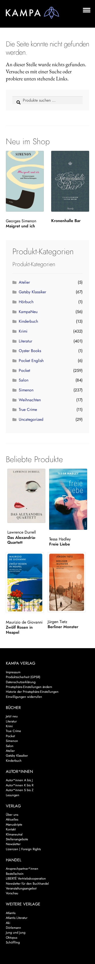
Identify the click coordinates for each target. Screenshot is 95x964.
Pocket (24, 370)
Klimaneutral (14, 834)
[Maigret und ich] (25, 181)
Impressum (13, 672)
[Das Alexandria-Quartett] (27, 496)
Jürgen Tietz (57, 622)
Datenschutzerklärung (20, 682)
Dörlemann (13, 927)
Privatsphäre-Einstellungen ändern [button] (29, 686)
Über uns (12, 814)
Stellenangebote (17, 839)
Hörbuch (26, 302)
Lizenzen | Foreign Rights (23, 849)
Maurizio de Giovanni (24, 622)
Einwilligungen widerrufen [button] (24, 696)
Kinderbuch (28, 321)
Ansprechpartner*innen (22, 868)
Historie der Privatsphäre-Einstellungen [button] (32, 691)
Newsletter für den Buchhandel (27, 883)
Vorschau (12, 893)
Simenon (26, 390)
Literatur (25, 341)
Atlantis (10, 913)
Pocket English (31, 360)
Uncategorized (31, 419)
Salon (23, 380)
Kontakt (11, 829)
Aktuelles (12, 819)
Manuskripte (14, 824)
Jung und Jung (15, 932)
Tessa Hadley (60, 539)
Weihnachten (30, 400)
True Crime (28, 409)
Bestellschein (15, 873)
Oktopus (11, 937)
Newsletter (13, 844)
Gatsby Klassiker (32, 292)
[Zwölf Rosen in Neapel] (26, 582)
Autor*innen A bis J (19, 780)
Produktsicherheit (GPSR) (23, 677)
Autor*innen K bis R (19, 785)
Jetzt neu (12, 716)
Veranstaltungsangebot (21, 888)
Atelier (24, 282)
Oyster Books (30, 351)
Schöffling (13, 942)
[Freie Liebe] (69, 499)
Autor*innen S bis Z (19, 790)
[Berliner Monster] (68, 582)
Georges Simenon (21, 221)
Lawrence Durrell (21, 532)
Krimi (23, 331)
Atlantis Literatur (16, 917)
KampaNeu (28, 312)
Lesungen (12, 795)
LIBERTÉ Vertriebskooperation (26, 878)
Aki (8, 922)
